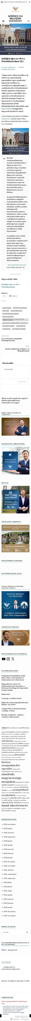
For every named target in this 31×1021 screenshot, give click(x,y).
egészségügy (5, 736)
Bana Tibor (6, 109)
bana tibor (7, 308)
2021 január (8, 907)
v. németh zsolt (14, 798)
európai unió (17, 741)
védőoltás (17, 803)
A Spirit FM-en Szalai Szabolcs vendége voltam (14, 710)
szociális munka (25, 792)
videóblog (23, 800)
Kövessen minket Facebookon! (12, 560)
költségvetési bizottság (8, 755)
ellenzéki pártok (20, 738)
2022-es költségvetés (13, 728)
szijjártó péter (5, 792)
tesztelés (18, 795)
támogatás (5, 798)
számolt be (6, 119)
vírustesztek (25, 802)
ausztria (18, 732)
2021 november (10, 866)
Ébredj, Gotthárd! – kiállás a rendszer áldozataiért (13, 716)
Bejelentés (6, 694)
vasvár (9, 800)
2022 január (8, 858)
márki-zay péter (8, 785)
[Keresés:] (15, 932)
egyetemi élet (16, 310)
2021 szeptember (10, 874)
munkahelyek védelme (22, 782)
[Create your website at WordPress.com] (15, 2)
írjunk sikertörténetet (15, 805)
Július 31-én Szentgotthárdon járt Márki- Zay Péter (15, 704)
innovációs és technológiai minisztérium (13, 320)
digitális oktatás (20, 308)
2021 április (8, 895)
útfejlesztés (10, 808)
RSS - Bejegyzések (10, 950)
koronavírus (16, 752)
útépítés (23, 808)
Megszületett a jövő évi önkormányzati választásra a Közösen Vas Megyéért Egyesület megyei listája (15, 687)
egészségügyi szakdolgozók (17, 736)
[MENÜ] (3, 21)
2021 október (9, 870)
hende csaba (13, 745)
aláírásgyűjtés (11, 732)
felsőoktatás (8, 316)
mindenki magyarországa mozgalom (11, 778)
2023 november (10, 824)
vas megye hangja (19, 329)
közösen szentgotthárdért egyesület (11, 765)
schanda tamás (8, 326)
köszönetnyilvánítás (7, 759)
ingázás (25, 745)
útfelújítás (17, 808)
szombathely (9, 795)
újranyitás (4, 808)
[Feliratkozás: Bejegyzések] (2, 950)
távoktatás (21, 326)
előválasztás (7, 741)
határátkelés (6, 745)
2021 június (8, 887)
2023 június (8, 828)
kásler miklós (24, 752)
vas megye (6, 329)
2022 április (8, 845)
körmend (20, 755)
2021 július (8, 882)
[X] (13, 659)
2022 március (9, 849)
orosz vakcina (8, 787)
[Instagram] (8, 659)
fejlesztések (15, 743)
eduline (6, 310)
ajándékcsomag (24, 728)
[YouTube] (4, 659)
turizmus (23, 795)
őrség (14, 810)
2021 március (9, 899)
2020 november (10, 916)
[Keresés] (27, 21)
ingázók (5, 748)
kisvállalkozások (7, 752)
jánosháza (12, 748)
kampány (10, 750)
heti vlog (19, 745)
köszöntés (15, 759)
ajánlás (3, 732)
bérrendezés (9, 734)
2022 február (9, 853)
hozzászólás (21, 381)
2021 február (8, 903)
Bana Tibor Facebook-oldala (12, 573)
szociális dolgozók (15, 792)
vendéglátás (16, 800)
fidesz (21, 743)
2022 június (8, 841)
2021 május (8, 891)
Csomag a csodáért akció (12, 698)
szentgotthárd (20, 789)
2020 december (10, 911)
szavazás (9, 790)
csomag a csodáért (20, 734)
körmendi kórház (6, 757)
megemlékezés (6, 771)
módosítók (18, 785)
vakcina (23, 798)
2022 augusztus (9, 837)
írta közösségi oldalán (17, 265)
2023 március (9, 833)
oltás (22, 785)
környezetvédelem (16, 757)
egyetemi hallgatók (10, 313)
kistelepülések (17, 750)
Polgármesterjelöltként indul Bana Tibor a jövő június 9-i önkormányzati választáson (13, 678)
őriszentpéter (6, 810)
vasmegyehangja (8, 69)
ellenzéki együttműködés (8, 738)
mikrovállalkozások (16, 771)
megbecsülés (16, 769)
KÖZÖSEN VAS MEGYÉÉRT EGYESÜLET (15, 18)
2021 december (9, 862)
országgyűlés (15, 787)
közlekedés (21, 759)
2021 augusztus (9, 878)
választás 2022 (7, 803)
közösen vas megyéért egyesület (15, 323)
